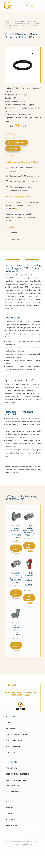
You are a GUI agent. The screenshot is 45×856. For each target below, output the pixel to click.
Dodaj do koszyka (17, 143)
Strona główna (12, 21)
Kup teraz (13, 149)
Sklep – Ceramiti (27, 21)
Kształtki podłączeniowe (28, 23)
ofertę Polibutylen (11, 473)
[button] (33, 54)
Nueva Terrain (10, 402)
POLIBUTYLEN (10, 23)
